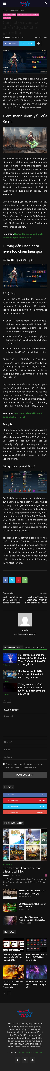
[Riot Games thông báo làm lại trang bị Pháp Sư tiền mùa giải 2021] (36, 972)
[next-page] (9, 701)
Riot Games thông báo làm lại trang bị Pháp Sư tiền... (36, 984)
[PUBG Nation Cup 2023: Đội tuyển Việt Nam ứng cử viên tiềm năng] (36, 945)
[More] (38, 43)
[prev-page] (4, 701)
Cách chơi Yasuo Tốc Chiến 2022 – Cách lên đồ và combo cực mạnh (36, 600)
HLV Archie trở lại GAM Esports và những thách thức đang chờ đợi (30, 674)
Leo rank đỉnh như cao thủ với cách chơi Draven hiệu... (13, 984)
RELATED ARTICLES (13, 648)
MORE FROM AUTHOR (34, 648)
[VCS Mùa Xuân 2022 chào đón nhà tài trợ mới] (10, 907)
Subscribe (41, 812)
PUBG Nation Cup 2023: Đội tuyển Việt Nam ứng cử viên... (36, 957)
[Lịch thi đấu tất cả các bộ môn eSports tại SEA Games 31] (25, 845)
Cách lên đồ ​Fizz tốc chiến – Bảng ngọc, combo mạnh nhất (12, 600)
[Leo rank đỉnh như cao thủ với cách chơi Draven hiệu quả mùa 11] (13, 972)
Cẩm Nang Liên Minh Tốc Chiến (28, 15)
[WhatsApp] (25, 580)
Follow (42, 800)
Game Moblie (7, 864)
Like (43, 795)
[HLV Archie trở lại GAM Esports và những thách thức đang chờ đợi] (10, 674)
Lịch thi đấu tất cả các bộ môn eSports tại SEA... (22, 869)
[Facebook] (5, 580)
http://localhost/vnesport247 (25, 634)
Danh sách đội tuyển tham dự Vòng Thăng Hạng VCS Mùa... (12, 957)
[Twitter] (12, 580)
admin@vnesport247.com (30, 1052)
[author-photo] (25, 626)
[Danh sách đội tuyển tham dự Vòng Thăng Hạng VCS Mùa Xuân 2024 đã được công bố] (13, 945)
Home (5, 10)
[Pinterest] (18, 580)
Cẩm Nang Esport (17, 10)
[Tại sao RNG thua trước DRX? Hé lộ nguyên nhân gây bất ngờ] (10, 894)
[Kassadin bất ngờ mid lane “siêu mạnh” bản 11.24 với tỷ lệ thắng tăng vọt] (10, 920)
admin (7, 37)
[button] (4, 3)
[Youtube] (32, 1060)
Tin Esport (7, 18)
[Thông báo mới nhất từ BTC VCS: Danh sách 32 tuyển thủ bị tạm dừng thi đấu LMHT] (10, 687)
